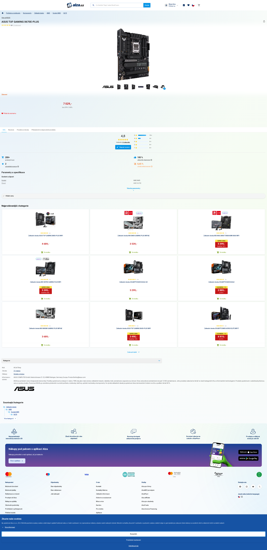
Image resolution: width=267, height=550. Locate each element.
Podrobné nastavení (133, 540)
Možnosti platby (10, 490)
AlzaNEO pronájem (148, 490)
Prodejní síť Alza (11, 498)
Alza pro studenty (147, 501)
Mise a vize (100, 501)
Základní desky (39, 13)
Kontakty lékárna (101, 490)
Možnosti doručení (11, 486)
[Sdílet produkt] (264, 21)
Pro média (99, 509)
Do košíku (47, 252)
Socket (4, 180)
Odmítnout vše (133, 546)
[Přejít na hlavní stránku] (75, 5)
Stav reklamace (56, 490)
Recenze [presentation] (11, 130)
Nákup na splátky (11, 501)
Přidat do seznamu (10, 113)
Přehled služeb (10, 513)
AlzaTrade (145, 505)
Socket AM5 (57, 13)
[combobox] (117, 5)
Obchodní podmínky (12, 505)
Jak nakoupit (55, 494)
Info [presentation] (4, 130)
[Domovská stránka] (2, 13)
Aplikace (99, 513)
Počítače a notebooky (13, 13)
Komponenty (27, 13)
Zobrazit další (132, 352)
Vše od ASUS (6, 18)
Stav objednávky (56, 486)
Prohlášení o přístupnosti (13, 509)
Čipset (4, 183)
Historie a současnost (103, 498)
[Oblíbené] (188, 5)
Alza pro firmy (146, 486)
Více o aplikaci (15, 461)
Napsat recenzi (124, 147)
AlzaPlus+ (145, 494)
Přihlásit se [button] (172, 6)
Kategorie (6, 360)
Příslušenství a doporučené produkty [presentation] (43, 130)
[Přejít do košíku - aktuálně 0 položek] (199, 5)
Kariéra (98, 505)
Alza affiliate (146, 498)
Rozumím (133, 534)
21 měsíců (17, 371)
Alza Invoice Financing (149, 509)
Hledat (147, 5)
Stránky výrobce (19, 374)
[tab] (4, 129)
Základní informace (103, 494)
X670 (65, 13)
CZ (242, 496)
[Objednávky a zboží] (184, 5)
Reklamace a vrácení (12, 494)
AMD (48, 13)
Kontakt (98, 486)
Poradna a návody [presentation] (23, 130)
